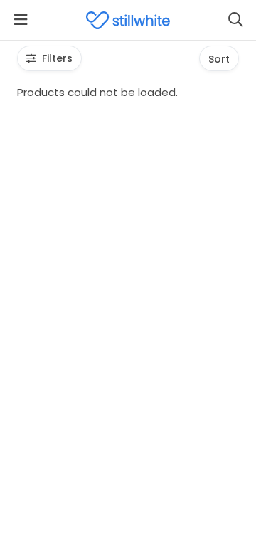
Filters (57, 58)
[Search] (235, 20)
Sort (219, 59)
